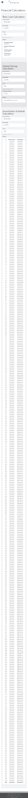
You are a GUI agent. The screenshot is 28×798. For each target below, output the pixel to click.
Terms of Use (10, 794)
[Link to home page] (14, 2)
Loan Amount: (6, 19)
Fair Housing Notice (18, 796)
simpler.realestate (17, 793)
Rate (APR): (5, 25)
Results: (4, 39)
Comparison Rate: (7, 91)
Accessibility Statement (10, 796)
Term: (4, 32)
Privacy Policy (17, 794)
